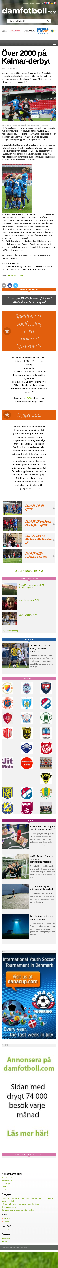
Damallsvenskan (8, 1178)
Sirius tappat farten (9, 1207)
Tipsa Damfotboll (36, 3)
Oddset (30, 398)
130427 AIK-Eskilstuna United (36, 555)
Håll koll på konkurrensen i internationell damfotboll (20, 1204)
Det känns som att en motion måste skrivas (18, 1210)
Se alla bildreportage (29, 571)
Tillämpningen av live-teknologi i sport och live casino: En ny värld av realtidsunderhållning (27, 1199)
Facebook (5, 1230)
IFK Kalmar (12, 275)
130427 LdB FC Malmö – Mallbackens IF (38, 539)
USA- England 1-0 (28, 614)
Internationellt (7, 1181)
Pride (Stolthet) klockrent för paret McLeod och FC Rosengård (29, 300)
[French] (48, 3)
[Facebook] (9, 285)
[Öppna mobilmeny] (54, 43)
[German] (51, 3)
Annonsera (6, 1238)
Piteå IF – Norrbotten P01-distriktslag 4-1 (32, 586)
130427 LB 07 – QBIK (36, 507)
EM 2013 (5, 1190)
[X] (15, 285)
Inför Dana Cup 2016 (29, 600)
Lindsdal (20, 275)
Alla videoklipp (13, 631)
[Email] (4, 285)
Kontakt (25, 3)
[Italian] (54, 3)
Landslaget (6, 1184)
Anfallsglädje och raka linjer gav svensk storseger (40, 648)
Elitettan (5, 1187)
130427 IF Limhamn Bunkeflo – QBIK (38, 523)
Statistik (5, 1241)
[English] (45, 3)
